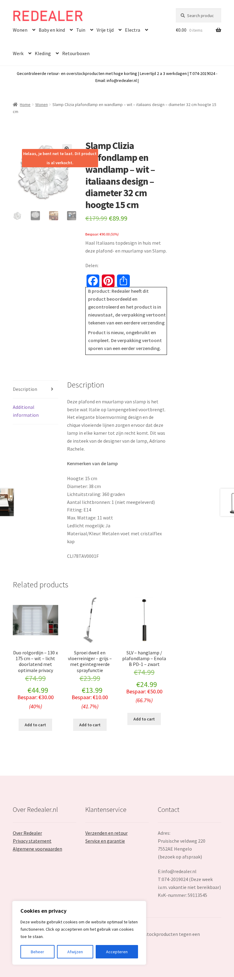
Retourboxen (76, 53)
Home (25, 104)
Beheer (37, 951)
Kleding (43, 53)
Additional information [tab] (26, 411)
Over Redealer (27, 833)
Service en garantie (105, 841)
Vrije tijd (105, 30)
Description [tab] (25, 389)
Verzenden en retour (106, 833)
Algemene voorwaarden (37, 849)
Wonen (20, 30)
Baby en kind (52, 30)
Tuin (80, 30)
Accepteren (117, 951)
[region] (79, 933)
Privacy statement (32, 841)
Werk (18, 53)
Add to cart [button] (35, 724)
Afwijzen (75, 951)
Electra (132, 30)
